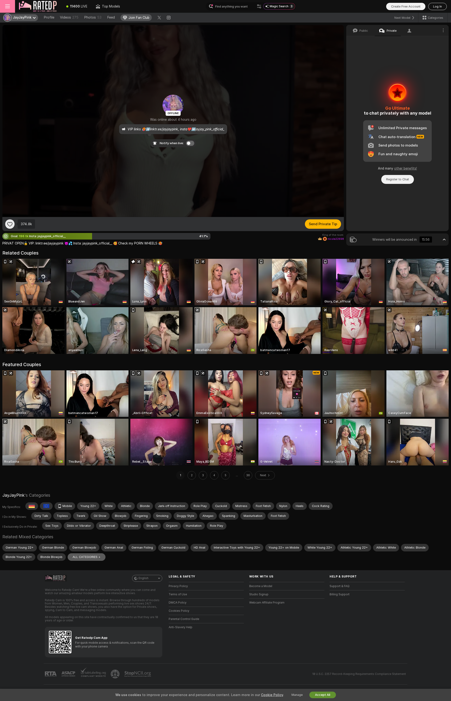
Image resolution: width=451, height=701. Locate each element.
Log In (437, 6)
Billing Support (340, 594)
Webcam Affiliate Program (266, 602)
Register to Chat (397, 179)
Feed (111, 17)
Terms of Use (178, 594)
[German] (31, 506)
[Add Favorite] (10, 224)
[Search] (259, 6)
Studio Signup (258, 594)
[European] (46, 506)
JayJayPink (13, 495)
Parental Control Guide (184, 619)
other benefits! (405, 168)
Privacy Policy (178, 586)
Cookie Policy (272, 695)
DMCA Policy (178, 602)
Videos (69, 17)
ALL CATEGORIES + (87, 557)
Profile (49, 17)
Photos (92, 17)
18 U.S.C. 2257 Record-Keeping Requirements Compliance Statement (359, 674)
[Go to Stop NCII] (138, 674)
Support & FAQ (340, 586)
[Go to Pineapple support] (116, 674)
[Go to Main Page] (38, 6)
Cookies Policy (179, 610)
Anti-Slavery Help (180, 627)
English (143, 578)
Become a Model (260, 586)
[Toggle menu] (7, 6)
